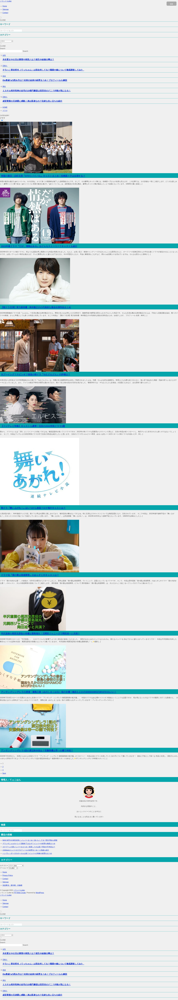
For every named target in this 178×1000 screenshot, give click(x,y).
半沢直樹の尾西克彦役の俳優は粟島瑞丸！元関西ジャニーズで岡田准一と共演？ (40, 633)
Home (4, 6)
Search (2, 48)
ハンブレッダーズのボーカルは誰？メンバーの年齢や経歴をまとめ (27, 853)
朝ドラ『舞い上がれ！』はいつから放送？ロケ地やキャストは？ (33, 508)
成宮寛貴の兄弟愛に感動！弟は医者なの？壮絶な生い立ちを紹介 (32, 101)
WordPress (40, 893)
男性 (4, 86)
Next (4, 773)
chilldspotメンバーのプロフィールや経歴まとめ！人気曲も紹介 (25, 850)
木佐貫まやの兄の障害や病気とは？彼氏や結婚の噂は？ (28, 59)
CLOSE (3, 20)
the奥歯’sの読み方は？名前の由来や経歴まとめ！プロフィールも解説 (35, 80)
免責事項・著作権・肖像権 (12, 885)
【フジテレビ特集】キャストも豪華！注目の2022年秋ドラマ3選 (33, 426)
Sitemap (5, 9)
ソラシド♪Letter (6, 1)
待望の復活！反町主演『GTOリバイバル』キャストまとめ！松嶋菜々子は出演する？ (43, 176)
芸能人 (4, 66)
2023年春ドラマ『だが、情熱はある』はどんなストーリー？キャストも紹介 (39, 246)
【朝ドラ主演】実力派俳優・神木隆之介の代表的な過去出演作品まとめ (36, 307)
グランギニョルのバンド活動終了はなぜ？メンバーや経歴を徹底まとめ (28, 843)
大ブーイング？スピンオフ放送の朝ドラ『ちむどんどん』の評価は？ (35, 374)
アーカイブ (4, 868)
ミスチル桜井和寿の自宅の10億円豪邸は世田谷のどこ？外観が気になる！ (37, 90)
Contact (5, 13)
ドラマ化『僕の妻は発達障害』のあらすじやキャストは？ (30, 575)
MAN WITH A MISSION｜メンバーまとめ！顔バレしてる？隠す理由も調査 (29, 840)
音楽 (4, 76)
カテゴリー (4, 865)
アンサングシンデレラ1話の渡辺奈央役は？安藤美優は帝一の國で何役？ (37, 750)
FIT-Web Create (20, 893)
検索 (171, 4)
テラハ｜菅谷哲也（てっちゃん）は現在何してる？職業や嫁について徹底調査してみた (43, 70)
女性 (4, 55)
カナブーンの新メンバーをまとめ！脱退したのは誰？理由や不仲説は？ (28, 847)
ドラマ (4, 110)
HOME (4, 107)
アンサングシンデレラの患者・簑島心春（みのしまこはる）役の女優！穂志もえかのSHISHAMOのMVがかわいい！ (58, 692)
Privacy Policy (7, 875)
